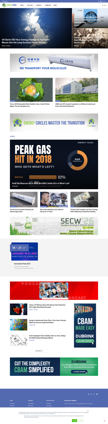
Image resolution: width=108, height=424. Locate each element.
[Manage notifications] (104, 421)
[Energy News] (9, 5)
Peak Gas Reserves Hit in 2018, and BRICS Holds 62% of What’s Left (41, 183)
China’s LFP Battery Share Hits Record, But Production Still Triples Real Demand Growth (47, 306)
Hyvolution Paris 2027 (22, 264)
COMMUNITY (48, 5)
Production (32, 325)
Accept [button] (74, 420)
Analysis (76, 46)
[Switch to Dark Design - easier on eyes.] (103, 5)
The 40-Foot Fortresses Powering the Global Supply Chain (22, 211)
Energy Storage (6, 46)
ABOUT (55, 5)
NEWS (22, 5)
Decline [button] (80, 420)
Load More (38, 350)
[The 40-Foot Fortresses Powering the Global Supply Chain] (24, 199)
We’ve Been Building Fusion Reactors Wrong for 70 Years (51, 211)
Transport (13, 206)
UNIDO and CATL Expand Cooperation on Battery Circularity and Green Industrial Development (75, 105)
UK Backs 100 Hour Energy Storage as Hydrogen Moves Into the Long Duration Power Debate (26, 1)
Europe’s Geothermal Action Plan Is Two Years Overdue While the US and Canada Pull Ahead (47, 321)
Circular (13, 101)
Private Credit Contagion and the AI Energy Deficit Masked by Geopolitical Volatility (83, 211)
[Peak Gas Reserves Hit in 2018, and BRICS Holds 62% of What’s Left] (54, 164)
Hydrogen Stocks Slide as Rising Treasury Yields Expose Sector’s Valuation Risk (87, 20)
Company (30, 401)
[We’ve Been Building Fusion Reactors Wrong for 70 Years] (54, 199)
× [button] (88, 410)
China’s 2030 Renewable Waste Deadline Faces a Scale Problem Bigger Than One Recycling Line (30, 105)
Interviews (15, 186)
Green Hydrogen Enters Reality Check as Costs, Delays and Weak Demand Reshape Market (47, 337)
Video (72, 206)
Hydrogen (76, 25)
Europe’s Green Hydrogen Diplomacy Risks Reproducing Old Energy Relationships (89, 40)
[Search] (105, 5)
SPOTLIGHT (30, 5)
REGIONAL (38, 5)
